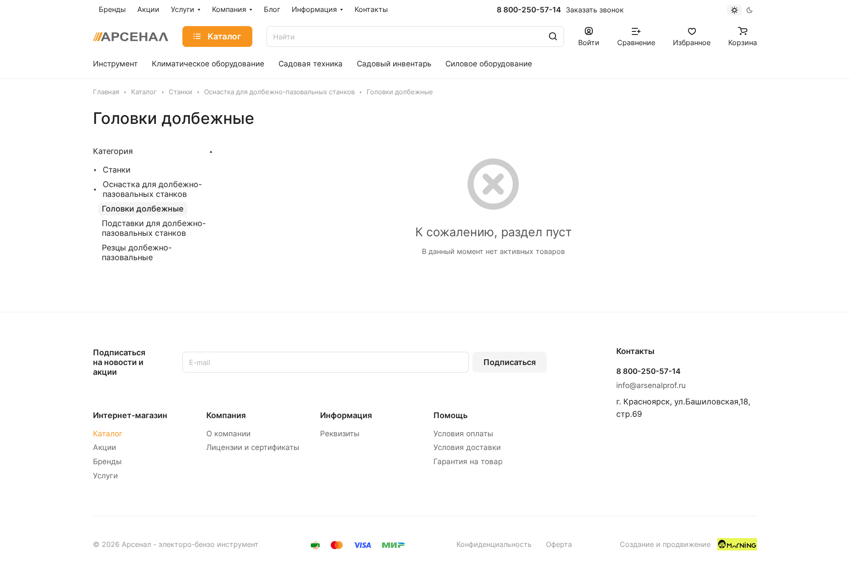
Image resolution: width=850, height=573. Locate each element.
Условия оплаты (463, 433)
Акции (104, 447)
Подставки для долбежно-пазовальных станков (154, 228)
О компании (228, 433)
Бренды (107, 461)
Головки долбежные (143, 208)
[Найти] (553, 36)
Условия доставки (467, 447)
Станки (117, 169)
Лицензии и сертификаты (252, 447)
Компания (226, 415)
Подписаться (509, 362)
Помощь (450, 415)
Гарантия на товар (467, 461)
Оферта (559, 544)
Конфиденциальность (494, 544)
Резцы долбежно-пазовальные (137, 252)
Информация (346, 415)
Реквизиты (339, 433)
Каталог (108, 433)
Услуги (105, 475)
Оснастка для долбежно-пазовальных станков (152, 189)
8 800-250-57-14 (529, 10)
